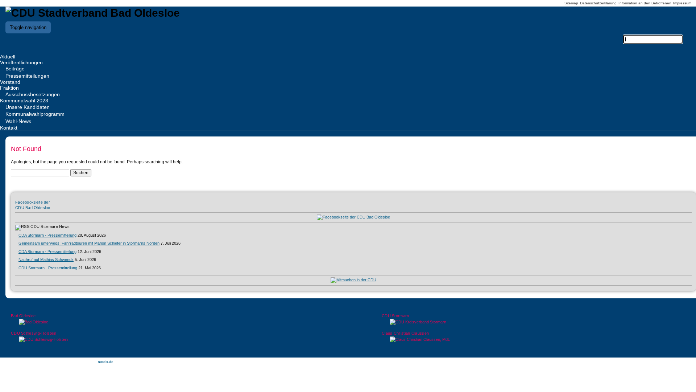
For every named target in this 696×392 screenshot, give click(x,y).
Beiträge (15, 69)
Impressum (682, 3)
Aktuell (7, 57)
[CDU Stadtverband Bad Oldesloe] (92, 13)
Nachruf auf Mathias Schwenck (46, 259)
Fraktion (9, 88)
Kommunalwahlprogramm (35, 114)
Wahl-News (18, 121)
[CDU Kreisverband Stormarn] (533, 322)
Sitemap (571, 3)
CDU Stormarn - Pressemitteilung (47, 268)
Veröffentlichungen (21, 62)
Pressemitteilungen (27, 76)
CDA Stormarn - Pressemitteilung (47, 235)
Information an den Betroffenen (644, 3)
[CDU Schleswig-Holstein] (162, 339)
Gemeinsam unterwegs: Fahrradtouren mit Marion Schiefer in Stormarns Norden (89, 243)
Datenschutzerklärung (598, 3)
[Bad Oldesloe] (162, 322)
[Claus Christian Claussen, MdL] (533, 339)
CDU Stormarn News (50, 226)
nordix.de (105, 362)
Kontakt (8, 128)
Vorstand (10, 82)
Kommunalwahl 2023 (24, 100)
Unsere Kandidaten (27, 107)
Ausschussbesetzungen (32, 94)
